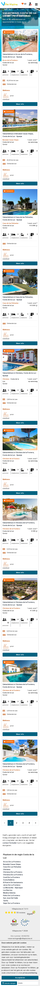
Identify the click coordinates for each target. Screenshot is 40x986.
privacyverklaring (30, 973)
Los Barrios (7, 890)
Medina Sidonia (9, 893)
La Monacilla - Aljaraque (13, 888)
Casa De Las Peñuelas (12, 867)
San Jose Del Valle (10, 898)
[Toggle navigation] (36, 4)
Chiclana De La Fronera (12, 872)
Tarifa (5, 901)
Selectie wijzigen (10, 983)
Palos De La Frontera (11, 895)
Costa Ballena (8, 880)
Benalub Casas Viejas (12, 864)
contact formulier (10, 843)
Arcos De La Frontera (12, 862)
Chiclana (6, 869)
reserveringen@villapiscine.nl (20, 938)
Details (20, 983)
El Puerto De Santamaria (13, 882)
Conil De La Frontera (11, 877)
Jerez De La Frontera (11, 885)
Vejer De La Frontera (11, 903)
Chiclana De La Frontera (13, 875)
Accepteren (20, 978)
